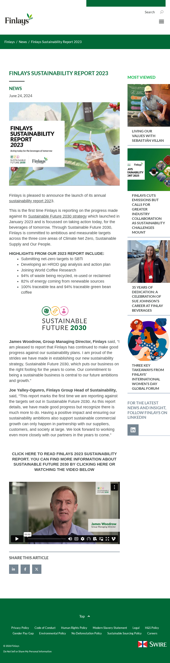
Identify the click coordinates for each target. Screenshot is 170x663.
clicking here (92, 464)
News (15, 88)
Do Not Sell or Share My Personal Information (27, 651)
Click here (24, 454)
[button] (161, 21)
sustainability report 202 (30, 201)
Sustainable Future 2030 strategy (57, 216)
